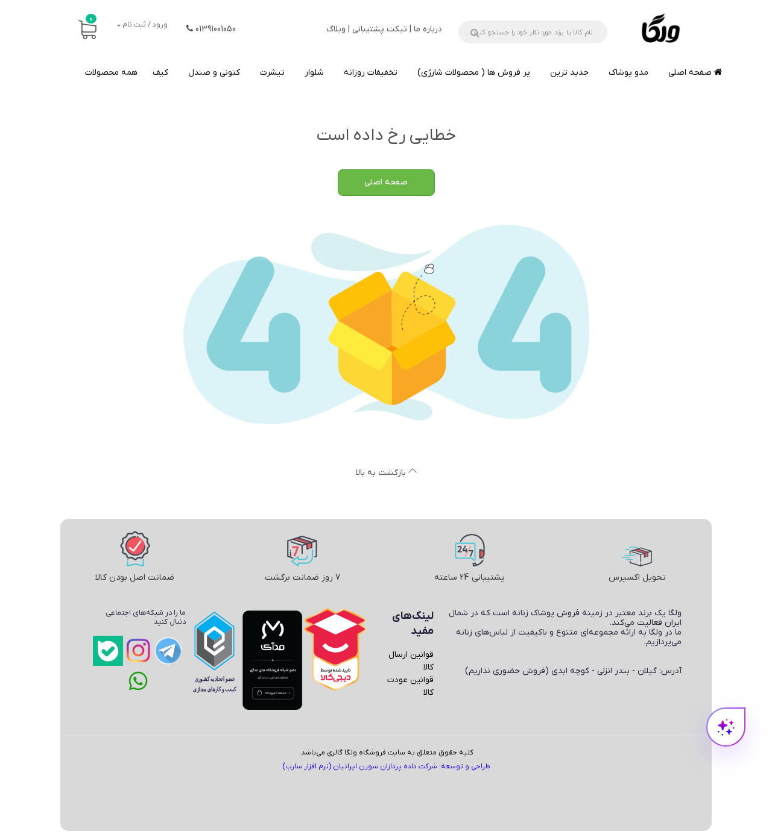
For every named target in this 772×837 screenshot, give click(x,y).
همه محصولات (111, 72)
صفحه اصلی (691, 72)
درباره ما (428, 29)
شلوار (314, 72)
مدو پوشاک (628, 72)
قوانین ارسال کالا (411, 661)
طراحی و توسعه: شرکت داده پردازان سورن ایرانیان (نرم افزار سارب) (386, 766)
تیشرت (272, 72)
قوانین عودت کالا (410, 686)
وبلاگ (336, 29)
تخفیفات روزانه (370, 72)
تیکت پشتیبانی (379, 29)
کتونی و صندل (214, 72)
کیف (160, 72)
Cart (91, 19)
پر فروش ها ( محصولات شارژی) (473, 72)
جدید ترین (569, 72)
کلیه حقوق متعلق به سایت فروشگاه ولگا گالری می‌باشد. (386, 752)
